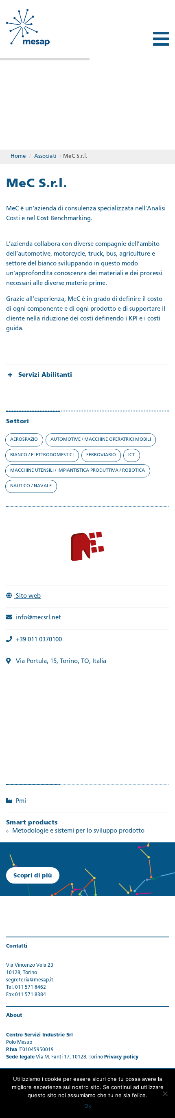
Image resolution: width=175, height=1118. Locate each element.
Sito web (27, 596)
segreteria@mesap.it (29, 980)
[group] (87, 376)
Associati (45, 156)
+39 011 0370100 (38, 640)
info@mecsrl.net (37, 618)
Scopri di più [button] (32, 876)
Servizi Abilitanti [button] (45, 375)
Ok (87, 1106)
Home (18, 156)
